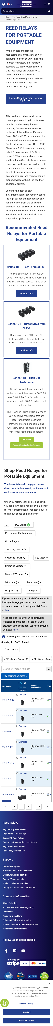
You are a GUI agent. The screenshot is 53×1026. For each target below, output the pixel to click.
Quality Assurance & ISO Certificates (19, 887)
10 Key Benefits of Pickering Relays (18, 907)
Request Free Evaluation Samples (26, 445)
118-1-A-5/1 (7, 779)
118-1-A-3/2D (8, 700)
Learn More (26, 439)
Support (8, 859)
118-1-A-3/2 (7, 715)
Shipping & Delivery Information (17, 920)
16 (38, 806)
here (7, 610)
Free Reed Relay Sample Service (17, 870)
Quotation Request (11, 866)
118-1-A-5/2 (7, 747)
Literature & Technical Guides (16, 875)
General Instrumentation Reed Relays (20, 842)
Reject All (26, 1012)
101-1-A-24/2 (8, 794)
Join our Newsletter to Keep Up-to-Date (20, 924)
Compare (23, 695)
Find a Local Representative (15, 883)
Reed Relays (10, 822)
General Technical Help (13, 879)
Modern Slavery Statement (15, 929)
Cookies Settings (26, 1004)
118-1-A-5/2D (8, 731)
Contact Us (8, 912)
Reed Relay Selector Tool (14, 851)
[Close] (49, 983)
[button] (45, 4)
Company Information (16, 896)
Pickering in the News (12, 916)
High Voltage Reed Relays (14, 834)
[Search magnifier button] (48, 11)
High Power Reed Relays (14, 846)
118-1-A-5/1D (8, 763)
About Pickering (10, 903)
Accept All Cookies (26, 1020)
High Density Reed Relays (14, 829)
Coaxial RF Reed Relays (13, 838)
